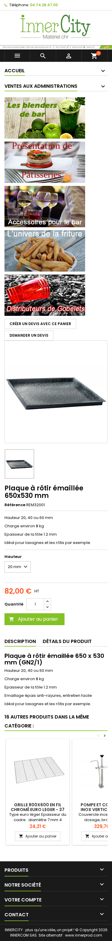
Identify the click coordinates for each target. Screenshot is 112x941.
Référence (14, 505)
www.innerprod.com (83, 935)
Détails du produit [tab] (67, 641)
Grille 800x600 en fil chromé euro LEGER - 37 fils (38, 809)
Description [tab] (20, 641)
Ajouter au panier (33, 619)
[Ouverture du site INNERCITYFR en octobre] (56, 46)
